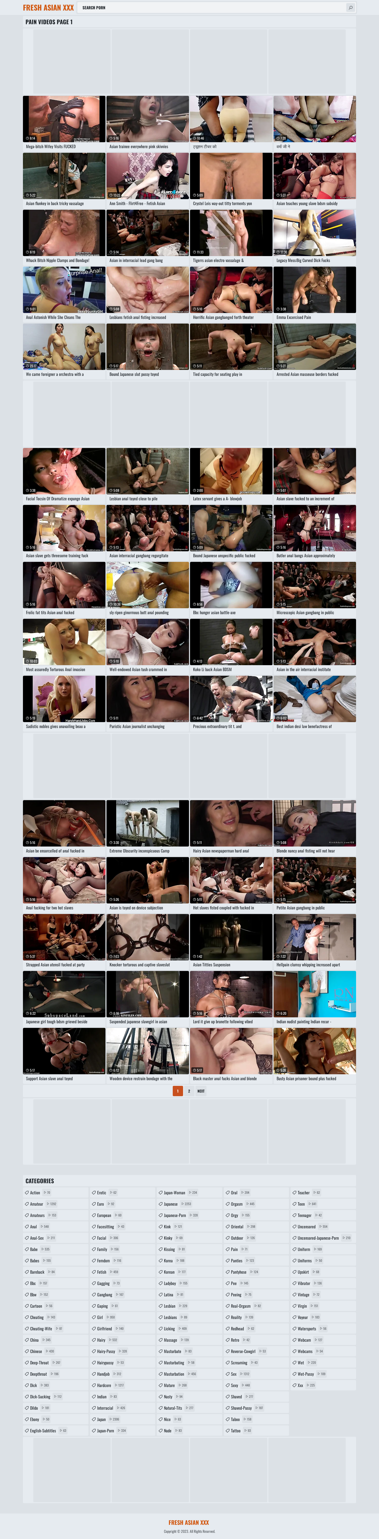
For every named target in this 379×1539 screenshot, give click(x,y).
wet (307, 1362)
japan (108, 1419)
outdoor (243, 1238)
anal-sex (42, 1238)
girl (106, 1317)
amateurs (43, 1215)
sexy (240, 1385)
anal (39, 1226)
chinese (42, 1351)
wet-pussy (311, 1374)
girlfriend (110, 1328)
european (109, 1215)
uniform (310, 1249)
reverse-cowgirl (248, 1351)
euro (105, 1204)
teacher (309, 1192)
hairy (107, 1340)
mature (175, 1385)
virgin (308, 1306)
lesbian (175, 1306)
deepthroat (44, 1374)
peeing (241, 1294)
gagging (108, 1283)
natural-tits (178, 1408)
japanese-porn (181, 1215)
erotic (107, 1192)
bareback (42, 1272)
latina (173, 1294)
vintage (308, 1294)
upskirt (308, 1272)
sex (240, 1374)
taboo (241, 1419)
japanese (177, 1204)
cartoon (41, 1306)
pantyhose (244, 1272)
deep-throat (45, 1362)
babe (40, 1249)
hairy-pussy (112, 1351)
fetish (107, 1272)
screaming (244, 1362)
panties (242, 1260)
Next (200, 1091)
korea (174, 1260)
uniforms (310, 1260)
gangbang (110, 1294)
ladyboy (175, 1283)
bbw (39, 1294)
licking (175, 1328)
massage (176, 1340)
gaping (107, 1306)
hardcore (110, 1385)
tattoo (241, 1430)
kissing (174, 1249)
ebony (39, 1419)
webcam (310, 1340)
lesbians (175, 1317)
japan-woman (180, 1192)
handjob (109, 1374)
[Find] (350, 7)
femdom (109, 1260)
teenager (310, 1215)
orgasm (242, 1204)
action (40, 1192)
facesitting (110, 1226)
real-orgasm (246, 1306)
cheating (42, 1317)
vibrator (310, 1283)
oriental (243, 1226)
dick (39, 1385)
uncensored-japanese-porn (324, 1238)
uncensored (312, 1226)
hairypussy (110, 1362)
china (40, 1340)
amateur (43, 1204)
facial (107, 1238)
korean (175, 1272)
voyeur (308, 1317)
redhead (242, 1328)
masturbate (178, 1351)
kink (173, 1226)
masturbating (179, 1362)
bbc (38, 1283)
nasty (173, 1396)
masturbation (180, 1374)
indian (107, 1396)
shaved (242, 1396)
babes (40, 1260)
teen (307, 1204)
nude (173, 1430)
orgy (240, 1215)
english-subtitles (48, 1430)
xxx (306, 1385)
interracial (111, 1408)
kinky (173, 1238)
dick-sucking (46, 1396)
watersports (312, 1328)
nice (172, 1419)
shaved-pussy (247, 1408)
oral (240, 1192)
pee (239, 1283)
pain (239, 1249)
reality (242, 1317)
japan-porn (111, 1430)
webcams (310, 1351)
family (108, 1249)
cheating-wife (46, 1328)
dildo (39, 1408)
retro (240, 1340)
